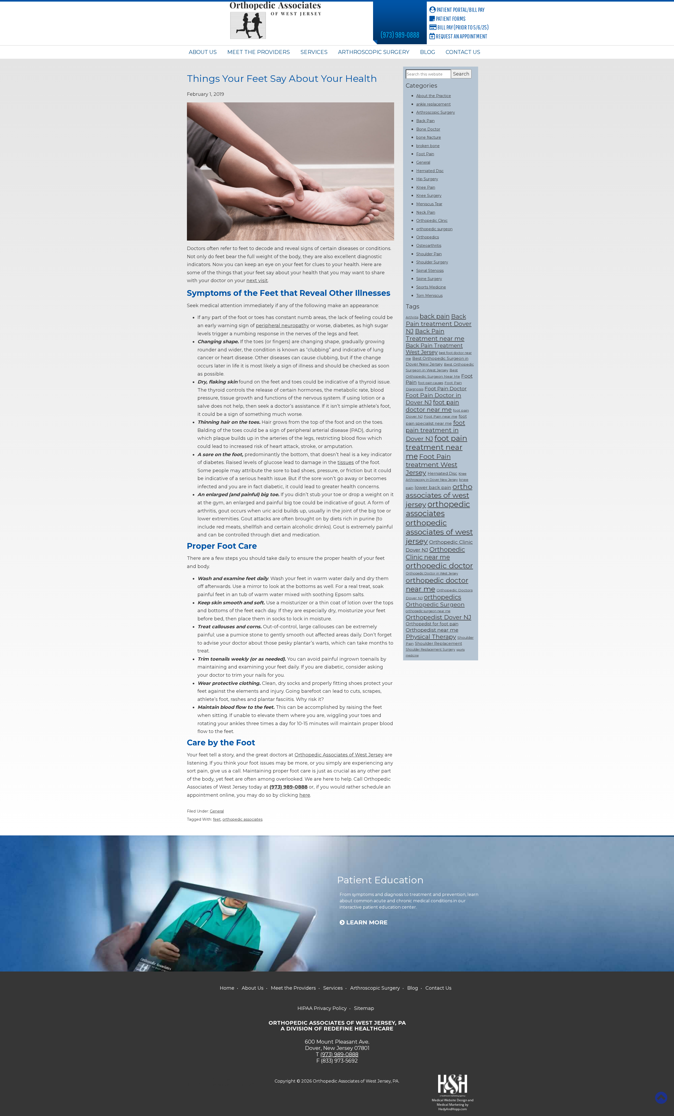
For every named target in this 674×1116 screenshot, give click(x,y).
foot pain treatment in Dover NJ (435, 430)
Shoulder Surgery (432, 262)
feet (217, 819)
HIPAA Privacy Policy (322, 1008)
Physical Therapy (431, 636)
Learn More (366, 922)
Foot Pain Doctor (446, 388)
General (217, 811)
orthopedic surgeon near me (428, 611)
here (304, 795)
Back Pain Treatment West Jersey (434, 348)
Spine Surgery (429, 278)
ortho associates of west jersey (439, 495)
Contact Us (463, 52)
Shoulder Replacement (438, 643)
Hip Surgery (427, 179)
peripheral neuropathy (282, 325)
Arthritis (412, 317)
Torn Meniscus (429, 295)
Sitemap (364, 1008)
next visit (257, 280)
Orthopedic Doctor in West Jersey (432, 573)
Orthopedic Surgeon (435, 604)
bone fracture (428, 137)
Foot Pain (425, 154)
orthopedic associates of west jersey (439, 532)
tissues (346, 462)
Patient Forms (450, 18)
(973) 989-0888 (400, 34)
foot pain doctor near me (432, 405)
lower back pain (433, 487)
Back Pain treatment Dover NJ (439, 324)
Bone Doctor (428, 129)
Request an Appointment (461, 36)
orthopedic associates (242, 819)
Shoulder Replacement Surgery (430, 649)
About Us (203, 52)
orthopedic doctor (439, 565)
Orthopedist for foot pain (432, 623)
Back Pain (425, 120)
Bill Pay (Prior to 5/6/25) (463, 27)
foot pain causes (430, 383)
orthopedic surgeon (434, 229)
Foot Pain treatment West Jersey (431, 464)
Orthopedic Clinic (432, 220)
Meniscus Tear (429, 204)
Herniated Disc (430, 170)
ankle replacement (433, 104)
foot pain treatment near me (436, 447)
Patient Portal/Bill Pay (460, 9)
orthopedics (442, 597)
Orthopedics (427, 237)
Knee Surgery (429, 195)
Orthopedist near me (432, 630)
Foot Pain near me (440, 416)
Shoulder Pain (429, 254)
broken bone (428, 145)
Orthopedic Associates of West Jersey (339, 755)
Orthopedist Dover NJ (438, 617)
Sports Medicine (431, 287)
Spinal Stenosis (430, 270)
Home (227, 988)
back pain (435, 316)
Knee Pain (425, 187)
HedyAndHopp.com (452, 1109)
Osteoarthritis (428, 245)
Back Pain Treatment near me (435, 334)
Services (314, 52)
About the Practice (433, 95)
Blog (427, 52)
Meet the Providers (258, 52)
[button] (661, 1098)
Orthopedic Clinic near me (435, 553)
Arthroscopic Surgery (373, 52)
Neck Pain (425, 212)
